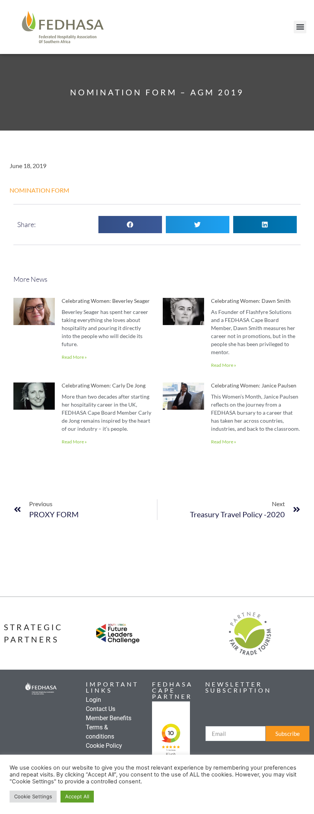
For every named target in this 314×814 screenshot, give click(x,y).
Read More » (74, 357)
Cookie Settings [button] (33, 796)
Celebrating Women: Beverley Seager (106, 300)
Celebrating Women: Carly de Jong (104, 385)
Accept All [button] (77, 796)
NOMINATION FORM (39, 190)
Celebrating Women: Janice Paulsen (253, 385)
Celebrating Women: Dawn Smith (251, 300)
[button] (300, 27)
